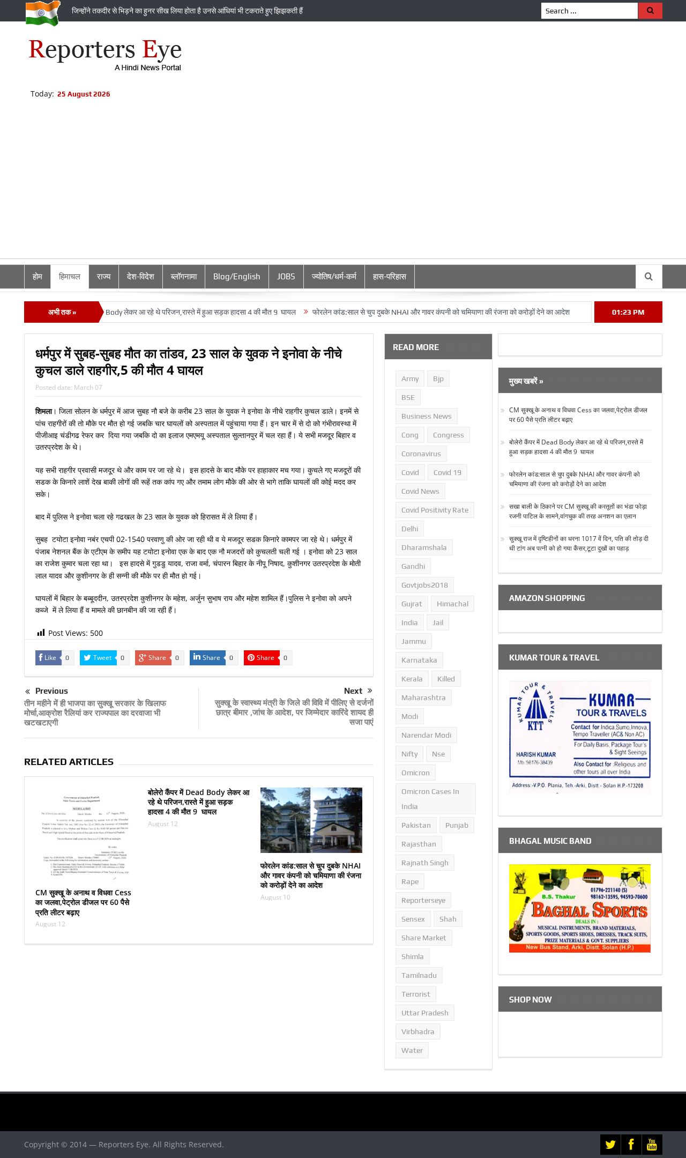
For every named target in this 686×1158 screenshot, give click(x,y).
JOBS (286, 276)
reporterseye (423, 900)
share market (423, 937)
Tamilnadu (419, 975)
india (409, 622)
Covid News (420, 491)
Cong (410, 434)
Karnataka (419, 660)
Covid (410, 472)
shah (448, 919)
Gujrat (411, 603)
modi (409, 716)
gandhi (413, 566)
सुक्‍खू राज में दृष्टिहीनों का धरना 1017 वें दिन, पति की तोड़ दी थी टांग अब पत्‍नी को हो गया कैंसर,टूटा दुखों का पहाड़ (578, 543)
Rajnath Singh (425, 862)
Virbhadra (418, 1031)
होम (37, 276)
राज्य (103, 276)
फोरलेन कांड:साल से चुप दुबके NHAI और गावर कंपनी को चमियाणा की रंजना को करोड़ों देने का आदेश (418, 312)
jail (438, 622)
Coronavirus (421, 453)
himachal (452, 603)
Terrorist (415, 994)
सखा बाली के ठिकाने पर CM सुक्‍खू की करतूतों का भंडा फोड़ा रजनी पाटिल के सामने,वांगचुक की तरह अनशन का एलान (578, 511)
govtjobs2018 (424, 585)
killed (446, 678)
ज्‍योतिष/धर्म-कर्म (334, 276)
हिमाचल (69, 276)
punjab (456, 825)
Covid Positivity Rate (434, 510)
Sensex (413, 919)
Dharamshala (424, 547)
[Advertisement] (343, 183)
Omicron (415, 772)
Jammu (413, 641)
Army (410, 378)
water (412, 1050)
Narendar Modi (426, 735)
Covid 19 (447, 472)
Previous (51, 690)
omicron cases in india (430, 799)
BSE (408, 397)
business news (426, 416)
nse (438, 753)
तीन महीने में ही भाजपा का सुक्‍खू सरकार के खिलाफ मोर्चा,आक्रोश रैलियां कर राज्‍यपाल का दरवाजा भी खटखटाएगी (95, 712)
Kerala (412, 678)
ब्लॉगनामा (184, 276)
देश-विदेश (140, 276)
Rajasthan (418, 844)
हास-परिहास (389, 276)
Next (353, 690)
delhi (409, 528)
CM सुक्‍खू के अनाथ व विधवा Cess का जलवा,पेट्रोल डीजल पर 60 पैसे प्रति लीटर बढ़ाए (83, 902)
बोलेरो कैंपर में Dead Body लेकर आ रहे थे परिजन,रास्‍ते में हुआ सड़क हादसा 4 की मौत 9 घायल (150, 312)
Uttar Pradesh (425, 1012)
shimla (412, 956)
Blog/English (236, 276)
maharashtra (423, 697)
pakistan (416, 825)
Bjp (438, 378)
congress (448, 434)
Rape (410, 881)
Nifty (409, 753)
